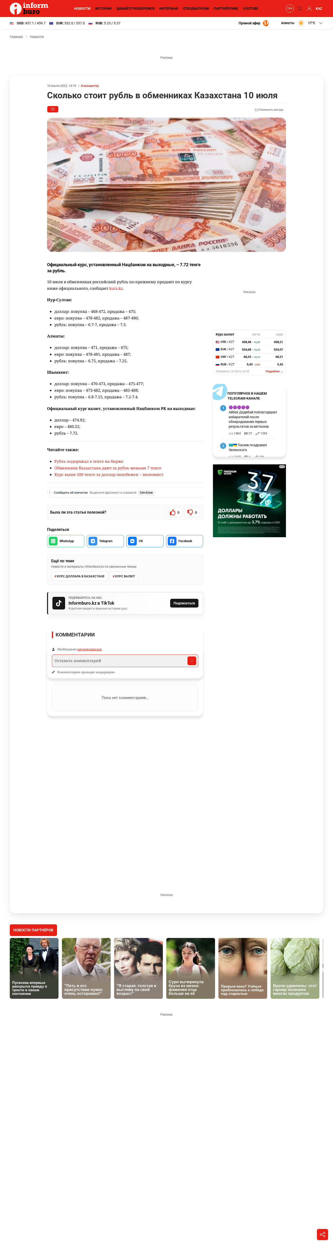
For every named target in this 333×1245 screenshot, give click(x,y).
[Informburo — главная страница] (30, 8)
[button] (302, 23)
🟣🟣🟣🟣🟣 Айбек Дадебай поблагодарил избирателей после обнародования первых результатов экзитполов (253, 416)
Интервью (168, 8)
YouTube (250, 8)
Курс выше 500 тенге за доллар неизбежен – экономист (108, 474)
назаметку (91, 86)
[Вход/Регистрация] (308, 8)
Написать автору (271, 109)
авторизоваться (90, 649)
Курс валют (125, 576)
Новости (82, 8)
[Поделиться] (322, 1234)
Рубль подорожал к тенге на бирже (88, 461)
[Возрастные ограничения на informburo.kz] (289, 8)
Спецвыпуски (196, 8)
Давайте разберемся (136, 8)
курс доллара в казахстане (80, 576)
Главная (16, 37)
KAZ (319, 8)
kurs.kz (116, 288)
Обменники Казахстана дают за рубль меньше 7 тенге (107, 468)
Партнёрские (226, 8)
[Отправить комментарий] (191, 660)
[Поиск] (299, 8)
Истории (103, 8)
